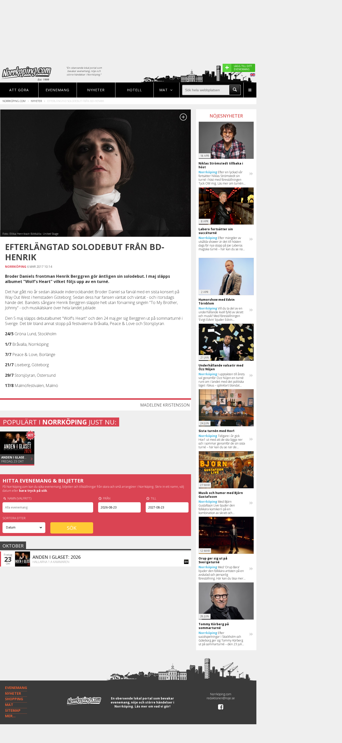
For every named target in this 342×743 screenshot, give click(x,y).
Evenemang (57, 90)
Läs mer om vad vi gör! (152, 706)
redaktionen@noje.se (221, 698)
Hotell (134, 90)
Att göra (19, 90)
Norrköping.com (14, 101)
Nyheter (96, 90)
